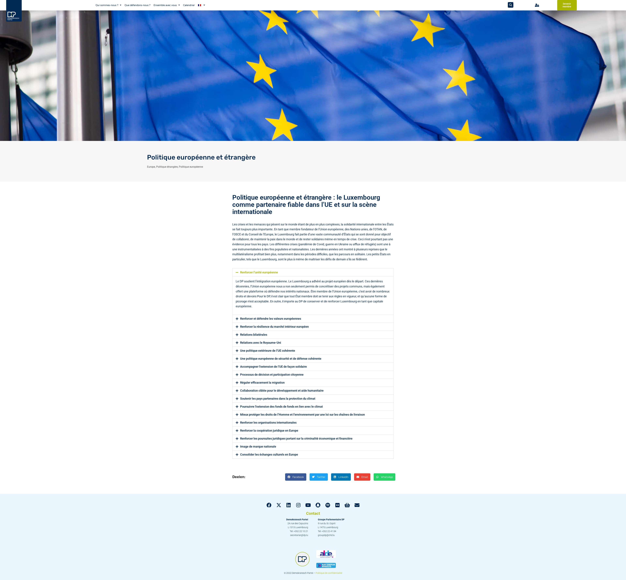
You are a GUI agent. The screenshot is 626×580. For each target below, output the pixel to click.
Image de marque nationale (258, 446)
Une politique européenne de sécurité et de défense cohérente (280, 358)
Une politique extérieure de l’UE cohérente (267, 350)
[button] (313, 272)
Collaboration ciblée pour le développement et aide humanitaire (282, 390)
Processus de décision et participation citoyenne (272, 374)
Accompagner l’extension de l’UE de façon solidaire (273, 366)
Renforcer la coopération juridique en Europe (269, 430)
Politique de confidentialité (329, 573)
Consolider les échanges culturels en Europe (269, 454)
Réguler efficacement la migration (262, 382)
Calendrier (189, 5)
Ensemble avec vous (165, 5)
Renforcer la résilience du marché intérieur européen (274, 326)
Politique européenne (191, 166)
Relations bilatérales (253, 334)
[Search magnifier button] (510, 5)
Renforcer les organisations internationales (268, 422)
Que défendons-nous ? (137, 5)
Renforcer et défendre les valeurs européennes (270, 318)
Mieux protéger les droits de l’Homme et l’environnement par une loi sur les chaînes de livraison (302, 414)
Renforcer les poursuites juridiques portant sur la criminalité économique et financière (296, 438)
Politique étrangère (167, 166)
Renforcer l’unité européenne (259, 272)
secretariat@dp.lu (299, 535)
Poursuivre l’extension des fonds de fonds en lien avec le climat (281, 406)
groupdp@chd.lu (326, 535)
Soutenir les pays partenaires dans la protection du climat (277, 398)
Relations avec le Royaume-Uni (260, 342)
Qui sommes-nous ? (107, 5)
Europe (151, 166)
